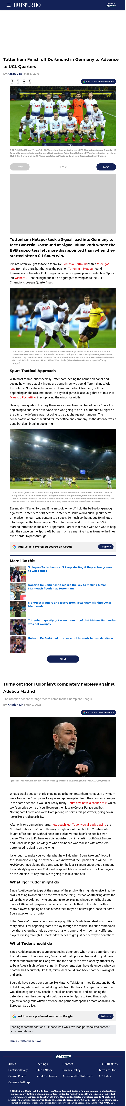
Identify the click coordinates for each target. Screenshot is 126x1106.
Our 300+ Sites (108, 1064)
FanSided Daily (18, 1070)
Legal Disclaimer (46, 1076)
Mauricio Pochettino (23, 397)
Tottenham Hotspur (81, 268)
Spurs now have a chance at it (87, 803)
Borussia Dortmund (75, 264)
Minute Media (24, 1091)
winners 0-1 (22, 278)
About (12, 1064)
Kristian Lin (15, 704)
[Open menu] (8, 5)
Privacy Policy (71, 1070)
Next (106, 167)
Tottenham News (31, 1040)
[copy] (30, 81)
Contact (68, 1064)
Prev (20, 167)
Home (13, 1040)
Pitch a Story (44, 1070)
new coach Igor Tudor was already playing (79, 824)
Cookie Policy (17, 1076)
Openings (42, 1064)
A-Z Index (105, 1076)
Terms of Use (107, 1070)
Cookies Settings (19, 1082)
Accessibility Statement (78, 1076)
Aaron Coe (15, 73)
